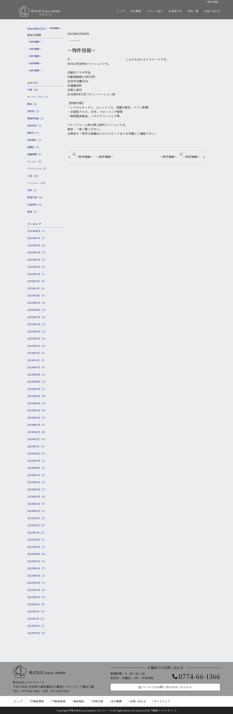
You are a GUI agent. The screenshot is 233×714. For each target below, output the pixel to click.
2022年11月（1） (36, 532)
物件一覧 (192, 11)
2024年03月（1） (36, 417)
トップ (120, 11)
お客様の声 (175, 11)
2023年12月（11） (37, 439)
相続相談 (78, 701)
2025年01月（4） (36, 346)
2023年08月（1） (36, 468)
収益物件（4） (35, 204)
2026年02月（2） (36, 266)
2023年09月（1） (36, 460)
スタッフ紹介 (155, 11)
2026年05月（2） (36, 245)
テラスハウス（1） (37, 168)
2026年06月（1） (36, 238)
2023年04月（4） (36, 496)
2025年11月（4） (36, 288)
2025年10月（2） (36, 295)
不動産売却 (59, 701)
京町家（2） (33, 111)
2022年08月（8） (36, 554)
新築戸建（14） (35, 197)
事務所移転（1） (36, 118)
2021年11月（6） (36, 618)
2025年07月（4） (36, 317)
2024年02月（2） (36, 424)
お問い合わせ (212, 11)
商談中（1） (33, 133)
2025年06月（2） (36, 324)
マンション (74, 40)
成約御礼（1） (35, 140)
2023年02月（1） (36, 511)
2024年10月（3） (36, 367)
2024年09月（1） (36, 374)
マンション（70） (37, 183)
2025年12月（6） (36, 281)
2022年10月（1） (36, 539)
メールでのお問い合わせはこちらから (167, 687)
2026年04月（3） (36, 252)
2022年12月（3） (36, 525)
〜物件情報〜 (34, 41)
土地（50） (33, 176)
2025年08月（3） (36, 310)
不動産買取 (37, 701)
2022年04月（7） (36, 582)
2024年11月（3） (36, 360)
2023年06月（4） (36, 482)
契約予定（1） (35, 125)
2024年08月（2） (36, 381)
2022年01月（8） (36, 604)
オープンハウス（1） (38, 97)
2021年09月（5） (36, 633)
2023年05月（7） (36, 489)
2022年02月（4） (36, 597)
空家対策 (97, 701)
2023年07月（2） (36, 475)
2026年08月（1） (36, 231)
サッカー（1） (35, 161)
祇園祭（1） (33, 147)
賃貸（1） (32, 211)
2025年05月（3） (36, 331)
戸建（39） (33, 89)
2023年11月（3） (36, 446)
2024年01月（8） (36, 432)
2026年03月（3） (36, 259)
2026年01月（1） (36, 274)
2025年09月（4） (37, 302)
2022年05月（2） (36, 575)
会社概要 (135, 11)
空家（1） (32, 190)
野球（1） (32, 104)
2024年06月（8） (37, 396)
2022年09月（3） (36, 547)
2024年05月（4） (37, 403)
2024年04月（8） (37, 410)
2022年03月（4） (36, 590)
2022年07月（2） (36, 561)
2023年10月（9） (36, 453)
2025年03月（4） (36, 338)
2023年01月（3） (36, 518)
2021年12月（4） (36, 611)
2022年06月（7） (36, 568)
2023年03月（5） (36, 504)
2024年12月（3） (36, 353)
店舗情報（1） (35, 154)
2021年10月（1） (36, 625)
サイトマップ (162, 701)
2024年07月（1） (36, 389)
